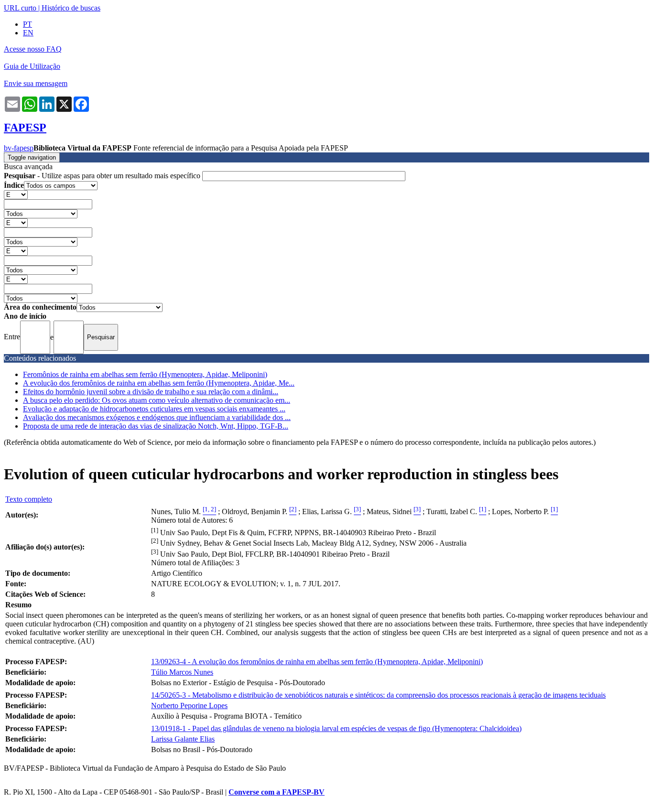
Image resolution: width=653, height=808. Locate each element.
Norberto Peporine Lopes (189, 705)
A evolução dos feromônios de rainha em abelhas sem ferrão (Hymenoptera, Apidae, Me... (158, 383)
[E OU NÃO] (16, 194)
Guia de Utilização (32, 66)
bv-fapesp (18, 148)
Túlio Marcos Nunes (182, 672)
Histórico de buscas (71, 8)
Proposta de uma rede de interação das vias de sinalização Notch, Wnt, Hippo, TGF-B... (155, 426)
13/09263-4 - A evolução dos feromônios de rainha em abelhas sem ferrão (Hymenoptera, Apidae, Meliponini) (317, 661)
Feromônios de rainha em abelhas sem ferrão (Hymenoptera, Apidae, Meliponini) (145, 374)
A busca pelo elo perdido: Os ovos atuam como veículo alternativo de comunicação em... (156, 400)
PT (27, 24)
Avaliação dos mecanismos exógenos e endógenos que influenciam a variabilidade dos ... (157, 417)
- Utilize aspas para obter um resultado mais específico (103, 176)
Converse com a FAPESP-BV (277, 792)
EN (28, 33)
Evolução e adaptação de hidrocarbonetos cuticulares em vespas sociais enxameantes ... (154, 409)
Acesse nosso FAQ (33, 49)
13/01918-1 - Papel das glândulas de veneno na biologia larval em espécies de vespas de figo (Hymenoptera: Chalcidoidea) (336, 728)
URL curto (20, 8)
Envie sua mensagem (35, 83)
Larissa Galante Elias (183, 739)
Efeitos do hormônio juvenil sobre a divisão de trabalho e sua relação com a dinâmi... (150, 392)
